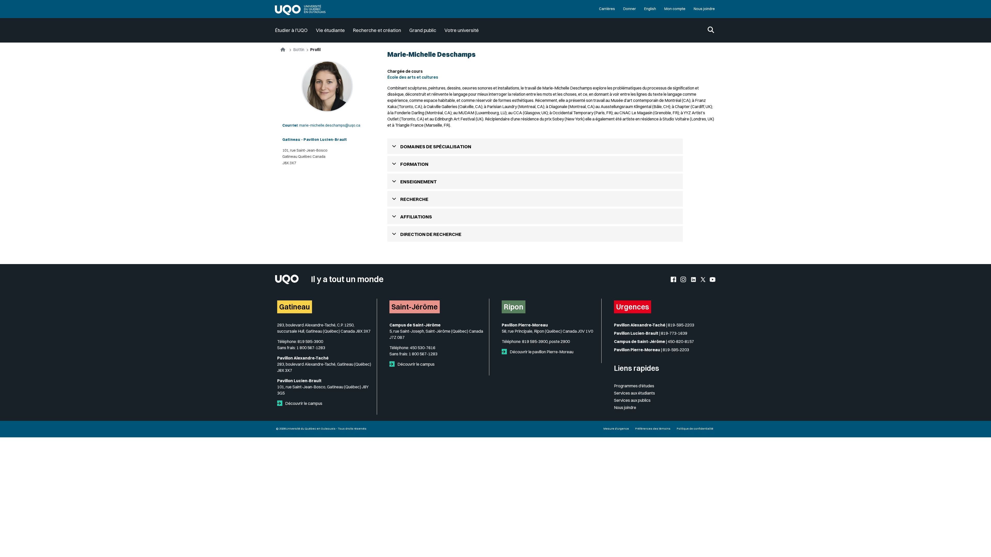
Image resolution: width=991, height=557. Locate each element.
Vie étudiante (330, 30)
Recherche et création (377, 30)
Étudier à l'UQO (291, 30)
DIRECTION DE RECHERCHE (430, 234)
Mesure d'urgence (616, 428)
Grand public (422, 30)
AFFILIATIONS (416, 217)
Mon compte (674, 8)
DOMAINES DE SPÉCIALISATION (435, 147)
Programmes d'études (634, 385)
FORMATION (414, 164)
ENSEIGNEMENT (418, 182)
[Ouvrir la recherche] (711, 30)
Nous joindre (704, 8)
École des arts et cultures (412, 77)
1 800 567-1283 (311, 347)
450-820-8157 (681, 341)
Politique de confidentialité (695, 428)
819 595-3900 (310, 341)
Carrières (607, 8)
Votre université (461, 30)
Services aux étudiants (634, 393)
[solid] (280, 403)
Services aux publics (632, 400)
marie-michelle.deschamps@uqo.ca (329, 125)
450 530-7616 (422, 347)
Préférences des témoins (652, 428)
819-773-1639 (674, 333)
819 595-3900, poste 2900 (546, 341)
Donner (629, 8)
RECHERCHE (414, 199)
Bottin (298, 49)
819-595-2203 (681, 324)
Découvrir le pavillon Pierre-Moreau (541, 351)
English (650, 8)
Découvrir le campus (303, 403)
